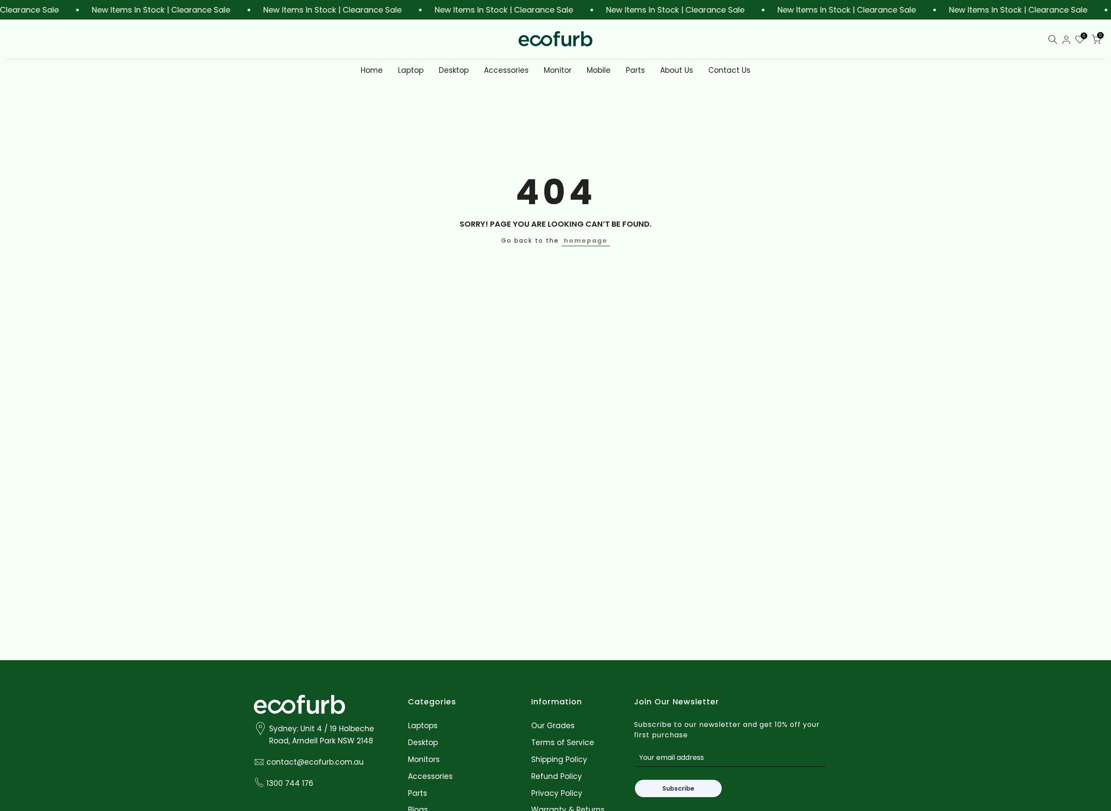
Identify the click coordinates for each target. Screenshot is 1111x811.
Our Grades (553, 726)
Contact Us (729, 70)
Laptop (411, 70)
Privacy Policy (556, 793)
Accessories (506, 70)
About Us (676, 70)
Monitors (424, 759)
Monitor (558, 70)
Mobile (599, 70)
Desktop (454, 70)
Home (372, 70)
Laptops (422, 726)
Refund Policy (556, 776)
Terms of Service (562, 742)
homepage (586, 240)
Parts (635, 70)
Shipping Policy (559, 759)
